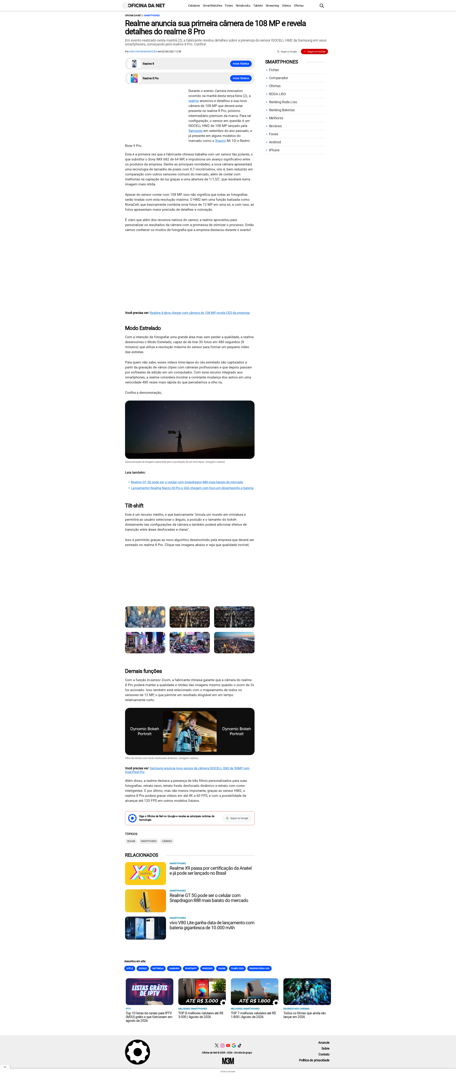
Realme (131, 841)
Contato (324, 1054)
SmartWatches (212, 5)
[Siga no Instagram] (222, 1045)
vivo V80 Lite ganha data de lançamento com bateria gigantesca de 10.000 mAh (212, 925)
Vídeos (286, 5)
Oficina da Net (133, 15)
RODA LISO (277, 94)
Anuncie (324, 1042)
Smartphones (152, 15)
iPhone (274, 150)
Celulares (194, 5)
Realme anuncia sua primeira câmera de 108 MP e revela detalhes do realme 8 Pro (215, 27)
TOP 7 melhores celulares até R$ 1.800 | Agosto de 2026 (253, 1015)
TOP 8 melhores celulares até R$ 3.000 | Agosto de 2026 (200, 1015)
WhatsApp (191, 968)
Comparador (278, 78)
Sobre (326, 1048)
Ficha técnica (241, 63)
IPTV (128, 1008)
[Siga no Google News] (234, 1045)
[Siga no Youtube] (228, 1045)
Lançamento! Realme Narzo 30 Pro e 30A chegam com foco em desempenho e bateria (192, 488)
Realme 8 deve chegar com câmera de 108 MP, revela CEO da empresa (200, 313)
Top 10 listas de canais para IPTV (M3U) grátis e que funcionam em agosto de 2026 (149, 1016)
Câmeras (167, 841)
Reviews (275, 126)
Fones (229, 5)
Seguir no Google (289, 51)
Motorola (158, 968)
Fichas (274, 70)
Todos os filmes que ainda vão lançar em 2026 (304, 1015)
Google (143, 968)
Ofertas (299, 5)
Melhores (276, 118)
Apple (129, 968)
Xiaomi (220, 141)
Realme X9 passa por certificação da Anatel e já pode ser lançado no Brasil (211, 871)
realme (193, 101)
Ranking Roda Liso (283, 102)
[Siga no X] (216, 1045)
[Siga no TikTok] (239, 1045)
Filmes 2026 (237, 968)
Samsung (195, 131)
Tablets (258, 5)
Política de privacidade (314, 1060)
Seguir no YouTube (316, 51)
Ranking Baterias (282, 110)
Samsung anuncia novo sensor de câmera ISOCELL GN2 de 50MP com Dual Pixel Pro (187, 770)
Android (275, 142)
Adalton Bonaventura (143, 51)
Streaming (272, 5)
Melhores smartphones (192, 1008)
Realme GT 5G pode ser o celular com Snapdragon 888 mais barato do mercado (187, 482)
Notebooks (243, 5)
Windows (207, 968)
